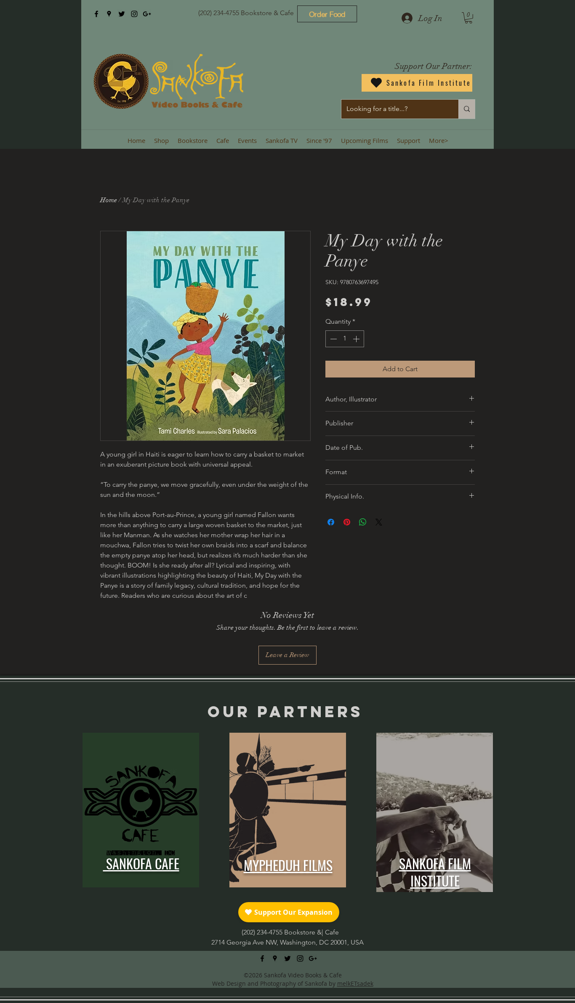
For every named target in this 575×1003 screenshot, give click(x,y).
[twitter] (121, 14)
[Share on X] (379, 522)
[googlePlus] (147, 14)
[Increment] (357, 339)
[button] (468, 18)
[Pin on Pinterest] (347, 522)
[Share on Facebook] (331, 522)
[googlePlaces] (109, 14)
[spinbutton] (344, 339)
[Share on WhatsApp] (363, 522)
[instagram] (134, 14)
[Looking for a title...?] (466, 109)
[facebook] (96, 14)
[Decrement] (332, 339)
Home (108, 200)
